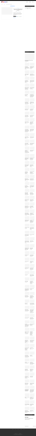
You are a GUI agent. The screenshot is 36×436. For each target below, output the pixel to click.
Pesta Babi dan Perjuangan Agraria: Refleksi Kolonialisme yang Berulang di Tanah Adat (27, 67)
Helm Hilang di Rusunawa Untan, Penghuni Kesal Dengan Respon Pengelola (32, 363)
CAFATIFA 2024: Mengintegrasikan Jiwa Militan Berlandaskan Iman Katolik (27, 341)
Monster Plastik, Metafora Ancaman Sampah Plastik (27, 383)
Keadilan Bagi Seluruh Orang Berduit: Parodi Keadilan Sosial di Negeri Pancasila (27, 249)
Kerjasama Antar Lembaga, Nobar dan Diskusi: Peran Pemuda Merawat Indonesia (18, 10)
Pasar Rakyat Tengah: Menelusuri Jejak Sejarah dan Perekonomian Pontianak (27, 348)
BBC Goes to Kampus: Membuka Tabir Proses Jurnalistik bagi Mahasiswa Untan (27, 88)
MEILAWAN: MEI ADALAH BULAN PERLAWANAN (29, 60)
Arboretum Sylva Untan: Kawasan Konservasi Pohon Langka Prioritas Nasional (32, 341)
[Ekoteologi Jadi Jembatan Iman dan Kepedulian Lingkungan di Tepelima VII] (27, 408)
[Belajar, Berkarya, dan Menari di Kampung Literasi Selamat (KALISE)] (27, 162)
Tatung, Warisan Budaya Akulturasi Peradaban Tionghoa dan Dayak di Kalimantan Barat (32, 296)
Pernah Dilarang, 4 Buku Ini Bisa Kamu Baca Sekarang (32, 255)
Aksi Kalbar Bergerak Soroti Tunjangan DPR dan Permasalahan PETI (32, 186)
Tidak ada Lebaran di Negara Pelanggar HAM (27, 74)
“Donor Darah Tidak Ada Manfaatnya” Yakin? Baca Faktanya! (32, 179)
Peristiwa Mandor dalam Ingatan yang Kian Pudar (32, 404)
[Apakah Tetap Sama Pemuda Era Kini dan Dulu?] (27, 119)
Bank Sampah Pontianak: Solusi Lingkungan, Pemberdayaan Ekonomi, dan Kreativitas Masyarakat (31, 333)
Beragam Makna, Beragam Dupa (31, 376)
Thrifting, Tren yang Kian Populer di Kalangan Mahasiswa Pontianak (27, 377)
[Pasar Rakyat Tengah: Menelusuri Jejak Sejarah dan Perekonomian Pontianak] (27, 345)
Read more (14, 17)
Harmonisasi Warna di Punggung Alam (32, 150)
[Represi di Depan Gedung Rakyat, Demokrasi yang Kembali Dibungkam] (27, 190)
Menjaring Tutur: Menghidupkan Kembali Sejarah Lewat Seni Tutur (27, 179)
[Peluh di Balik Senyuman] (32, 353)
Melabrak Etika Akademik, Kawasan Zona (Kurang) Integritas (32, 370)
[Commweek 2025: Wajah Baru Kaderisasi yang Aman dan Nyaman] (32, 71)
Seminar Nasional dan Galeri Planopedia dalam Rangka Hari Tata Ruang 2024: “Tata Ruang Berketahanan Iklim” (32, 311)
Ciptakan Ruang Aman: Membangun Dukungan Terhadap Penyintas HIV (32, 81)
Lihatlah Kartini (26, 274)
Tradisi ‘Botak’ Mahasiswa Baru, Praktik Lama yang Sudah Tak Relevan (31, 193)
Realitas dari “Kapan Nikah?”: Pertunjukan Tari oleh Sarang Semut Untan (27, 242)
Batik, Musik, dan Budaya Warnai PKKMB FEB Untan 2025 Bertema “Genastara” (27, 207)
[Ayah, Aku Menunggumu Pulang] (27, 360)
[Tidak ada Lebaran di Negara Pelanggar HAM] (27, 71)
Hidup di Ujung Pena (27, 261)
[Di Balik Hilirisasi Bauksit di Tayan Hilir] (32, 408)
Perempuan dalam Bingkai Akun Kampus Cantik (27, 137)
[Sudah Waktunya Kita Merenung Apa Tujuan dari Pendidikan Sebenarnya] (32, 64)
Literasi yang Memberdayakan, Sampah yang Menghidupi (26, 172)
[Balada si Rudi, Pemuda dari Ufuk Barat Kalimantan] (32, 321)
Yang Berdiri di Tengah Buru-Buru (27, 227)
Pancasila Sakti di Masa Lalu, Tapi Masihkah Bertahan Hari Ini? (32, 165)
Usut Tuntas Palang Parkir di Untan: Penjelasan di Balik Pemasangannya (32, 268)
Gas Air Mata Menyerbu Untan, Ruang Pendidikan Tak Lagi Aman (27, 186)
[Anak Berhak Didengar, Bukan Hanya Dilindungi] (27, 401)
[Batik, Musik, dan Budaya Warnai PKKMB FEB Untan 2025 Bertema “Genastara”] (27, 203)
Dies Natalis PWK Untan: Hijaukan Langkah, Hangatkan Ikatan (32, 207)
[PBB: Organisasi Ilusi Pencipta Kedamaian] (32, 134)
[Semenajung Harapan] (27, 315)
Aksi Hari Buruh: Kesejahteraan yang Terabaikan (32, 262)
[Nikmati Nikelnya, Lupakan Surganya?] (32, 238)
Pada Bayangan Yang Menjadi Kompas (27, 109)
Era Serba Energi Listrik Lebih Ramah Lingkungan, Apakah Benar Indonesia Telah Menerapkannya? (27, 130)
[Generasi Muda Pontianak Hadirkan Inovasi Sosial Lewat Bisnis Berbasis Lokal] (27, 353)
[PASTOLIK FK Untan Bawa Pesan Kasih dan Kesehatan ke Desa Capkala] (32, 225)
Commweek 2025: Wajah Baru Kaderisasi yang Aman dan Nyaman (32, 74)
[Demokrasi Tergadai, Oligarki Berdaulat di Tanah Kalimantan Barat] (32, 127)
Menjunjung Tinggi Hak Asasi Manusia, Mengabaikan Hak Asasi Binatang (32, 159)
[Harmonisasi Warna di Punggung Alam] (32, 148)
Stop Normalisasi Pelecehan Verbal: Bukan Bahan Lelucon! (32, 318)
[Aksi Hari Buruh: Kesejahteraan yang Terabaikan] (32, 259)
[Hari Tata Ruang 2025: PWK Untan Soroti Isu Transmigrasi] (32, 85)
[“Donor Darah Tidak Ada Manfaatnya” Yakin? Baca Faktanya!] (32, 176)
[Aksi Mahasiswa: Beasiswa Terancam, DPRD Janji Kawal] (27, 293)
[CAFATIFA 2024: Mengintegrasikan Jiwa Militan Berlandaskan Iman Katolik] (27, 338)
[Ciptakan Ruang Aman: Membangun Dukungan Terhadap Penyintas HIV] (32, 78)
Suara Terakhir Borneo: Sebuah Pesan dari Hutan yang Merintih (27, 235)
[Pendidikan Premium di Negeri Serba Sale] (27, 265)
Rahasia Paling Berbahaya (26, 303)
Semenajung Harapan (27, 317)
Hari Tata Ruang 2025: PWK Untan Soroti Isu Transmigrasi (32, 88)
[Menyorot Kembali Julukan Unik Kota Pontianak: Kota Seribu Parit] (27, 141)
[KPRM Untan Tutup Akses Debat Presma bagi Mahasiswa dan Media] (32, 99)
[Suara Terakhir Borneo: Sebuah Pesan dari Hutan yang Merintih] (27, 232)
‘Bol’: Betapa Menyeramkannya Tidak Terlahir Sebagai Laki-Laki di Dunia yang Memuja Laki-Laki (27, 325)
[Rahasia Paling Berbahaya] (27, 300)
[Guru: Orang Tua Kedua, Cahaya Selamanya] (27, 92)
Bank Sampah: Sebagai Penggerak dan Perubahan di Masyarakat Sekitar (32, 172)
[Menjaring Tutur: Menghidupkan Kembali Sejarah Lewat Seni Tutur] (27, 176)
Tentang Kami (20, 433)
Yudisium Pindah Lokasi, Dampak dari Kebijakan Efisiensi (27, 116)
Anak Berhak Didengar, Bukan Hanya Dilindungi (27, 404)
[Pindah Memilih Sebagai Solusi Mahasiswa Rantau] (27, 367)
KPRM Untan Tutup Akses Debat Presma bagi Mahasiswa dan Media (32, 103)
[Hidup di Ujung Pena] (27, 259)
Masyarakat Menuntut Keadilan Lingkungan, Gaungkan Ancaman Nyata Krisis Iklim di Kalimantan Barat (32, 390)
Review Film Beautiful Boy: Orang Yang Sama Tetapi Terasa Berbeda (32, 303)
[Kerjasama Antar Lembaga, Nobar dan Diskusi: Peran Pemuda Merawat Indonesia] (7, 11)
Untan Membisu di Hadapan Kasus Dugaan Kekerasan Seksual (27, 81)
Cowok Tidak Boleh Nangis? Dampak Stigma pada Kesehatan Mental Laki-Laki (31, 123)
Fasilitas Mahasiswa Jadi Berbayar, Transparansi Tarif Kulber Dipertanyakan (32, 214)
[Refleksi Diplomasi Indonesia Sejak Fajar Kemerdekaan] (32, 197)
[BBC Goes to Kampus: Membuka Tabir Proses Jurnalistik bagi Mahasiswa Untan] (27, 85)
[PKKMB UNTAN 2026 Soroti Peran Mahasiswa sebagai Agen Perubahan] (32, 394)
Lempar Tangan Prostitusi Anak (26, 281)
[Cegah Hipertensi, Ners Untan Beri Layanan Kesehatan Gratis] (27, 217)
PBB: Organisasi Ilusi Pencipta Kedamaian (32, 137)
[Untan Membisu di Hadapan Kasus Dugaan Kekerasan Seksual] (27, 78)
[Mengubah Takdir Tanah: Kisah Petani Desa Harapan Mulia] (27, 307)
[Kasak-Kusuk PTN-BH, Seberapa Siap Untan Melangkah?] (32, 380)
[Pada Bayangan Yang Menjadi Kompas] (27, 106)
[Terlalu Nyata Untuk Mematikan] (32, 286)
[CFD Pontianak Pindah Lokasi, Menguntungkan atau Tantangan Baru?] (27, 329)
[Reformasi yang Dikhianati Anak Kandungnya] (32, 245)
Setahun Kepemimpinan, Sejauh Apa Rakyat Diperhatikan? (32, 144)
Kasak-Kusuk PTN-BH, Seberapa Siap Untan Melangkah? (32, 383)
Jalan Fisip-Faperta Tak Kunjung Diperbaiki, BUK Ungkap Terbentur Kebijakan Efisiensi (27, 289)
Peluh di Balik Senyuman (31, 355)
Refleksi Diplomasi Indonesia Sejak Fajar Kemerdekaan (32, 200)
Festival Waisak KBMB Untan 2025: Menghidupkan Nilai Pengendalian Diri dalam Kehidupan (32, 221)
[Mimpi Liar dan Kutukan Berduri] (27, 394)
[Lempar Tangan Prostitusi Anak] (27, 278)
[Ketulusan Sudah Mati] (32, 232)
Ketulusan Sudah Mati (32, 234)
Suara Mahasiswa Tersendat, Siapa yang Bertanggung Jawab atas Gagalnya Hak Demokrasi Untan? (32, 95)
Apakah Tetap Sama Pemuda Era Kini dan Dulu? (27, 122)
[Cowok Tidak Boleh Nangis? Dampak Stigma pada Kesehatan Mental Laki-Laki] (32, 119)
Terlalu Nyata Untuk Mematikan (32, 288)
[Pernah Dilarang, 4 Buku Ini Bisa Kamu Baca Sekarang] (32, 252)
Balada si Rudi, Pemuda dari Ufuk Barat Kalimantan (32, 324)
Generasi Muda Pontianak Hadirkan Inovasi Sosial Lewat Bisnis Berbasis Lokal (27, 356)
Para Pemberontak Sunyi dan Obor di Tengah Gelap (32, 109)
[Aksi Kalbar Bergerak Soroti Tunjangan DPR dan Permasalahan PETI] (32, 183)
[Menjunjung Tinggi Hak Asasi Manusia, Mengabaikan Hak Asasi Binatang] (32, 155)
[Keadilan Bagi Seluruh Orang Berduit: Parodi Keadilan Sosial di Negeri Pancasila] (27, 245)
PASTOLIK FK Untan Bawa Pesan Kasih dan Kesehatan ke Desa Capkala (32, 228)
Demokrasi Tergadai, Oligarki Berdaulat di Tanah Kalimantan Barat (32, 130)
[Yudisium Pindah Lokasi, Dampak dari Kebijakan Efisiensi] (27, 113)
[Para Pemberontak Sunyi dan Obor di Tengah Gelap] (32, 106)
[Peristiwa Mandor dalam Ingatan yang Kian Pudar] (32, 401)
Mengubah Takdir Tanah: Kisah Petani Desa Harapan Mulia (27, 310)
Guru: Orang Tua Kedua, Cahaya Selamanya (26, 95)
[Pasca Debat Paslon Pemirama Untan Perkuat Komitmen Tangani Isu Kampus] (27, 99)
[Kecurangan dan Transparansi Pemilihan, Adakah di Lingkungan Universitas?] (32, 278)
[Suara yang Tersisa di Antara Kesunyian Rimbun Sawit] (32, 113)
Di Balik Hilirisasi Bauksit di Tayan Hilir (32, 410)
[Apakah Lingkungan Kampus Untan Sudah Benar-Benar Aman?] (32, 272)
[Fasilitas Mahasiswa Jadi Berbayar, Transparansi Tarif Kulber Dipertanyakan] (32, 210)
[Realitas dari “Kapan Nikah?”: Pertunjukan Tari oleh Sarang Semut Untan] (27, 238)
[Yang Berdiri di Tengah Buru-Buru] (27, 225)
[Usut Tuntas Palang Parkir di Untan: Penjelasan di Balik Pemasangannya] (32, 265)
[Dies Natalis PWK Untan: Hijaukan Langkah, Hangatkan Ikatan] (32, 203)
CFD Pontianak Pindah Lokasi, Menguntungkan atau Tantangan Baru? (27, 332)
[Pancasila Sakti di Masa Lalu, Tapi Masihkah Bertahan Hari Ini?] (32, 162)
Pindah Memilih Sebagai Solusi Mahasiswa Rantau (27, 370)
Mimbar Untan (16, 433)
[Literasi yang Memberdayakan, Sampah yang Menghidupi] (27, 169)
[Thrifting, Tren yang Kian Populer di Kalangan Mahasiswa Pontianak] (27, 373)
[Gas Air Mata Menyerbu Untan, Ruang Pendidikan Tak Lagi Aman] (27, 183)
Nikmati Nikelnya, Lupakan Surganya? (32, 241)
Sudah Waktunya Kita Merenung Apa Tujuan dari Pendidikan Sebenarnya (32, 67)
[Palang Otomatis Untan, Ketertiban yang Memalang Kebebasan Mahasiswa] (27, 155)
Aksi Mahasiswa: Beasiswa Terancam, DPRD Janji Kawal (27, 296)
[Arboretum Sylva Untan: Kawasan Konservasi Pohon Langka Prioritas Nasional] (32, 338)
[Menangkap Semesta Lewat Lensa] (27, 252)
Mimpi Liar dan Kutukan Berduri (27, 397)
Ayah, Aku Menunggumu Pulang (27, 362)
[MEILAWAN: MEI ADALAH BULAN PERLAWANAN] (29, 56)
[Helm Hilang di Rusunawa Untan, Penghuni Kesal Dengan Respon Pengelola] (32, 360)
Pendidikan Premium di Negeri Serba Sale (27, 268)
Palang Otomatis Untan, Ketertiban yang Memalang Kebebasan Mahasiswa (27, 159)
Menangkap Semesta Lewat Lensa (27, 255)
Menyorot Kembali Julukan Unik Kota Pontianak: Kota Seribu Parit (27, 144)
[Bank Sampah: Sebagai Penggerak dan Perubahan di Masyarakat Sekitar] (32, 169)
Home (2, 4)
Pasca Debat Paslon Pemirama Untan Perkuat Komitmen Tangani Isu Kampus (27, 103)
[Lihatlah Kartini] (27, 272)
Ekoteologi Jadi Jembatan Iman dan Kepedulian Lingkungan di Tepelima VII (27, 411)
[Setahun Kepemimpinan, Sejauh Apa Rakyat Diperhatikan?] (32, 141)
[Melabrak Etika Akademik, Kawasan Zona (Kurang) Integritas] (32, 367)
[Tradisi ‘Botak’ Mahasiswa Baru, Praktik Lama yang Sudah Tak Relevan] (32, 190)
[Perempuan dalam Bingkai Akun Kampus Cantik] (27, 134)
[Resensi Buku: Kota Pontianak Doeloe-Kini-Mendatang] (27, 387)
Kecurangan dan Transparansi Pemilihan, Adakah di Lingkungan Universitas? (32, 282)
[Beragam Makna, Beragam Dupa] (32, 373)
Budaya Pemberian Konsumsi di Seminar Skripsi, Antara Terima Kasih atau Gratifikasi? (27, 214)
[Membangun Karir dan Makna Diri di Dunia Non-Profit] (27, 197)
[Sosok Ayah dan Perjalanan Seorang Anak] (32, 345)
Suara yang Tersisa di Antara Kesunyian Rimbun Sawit (32, 116)
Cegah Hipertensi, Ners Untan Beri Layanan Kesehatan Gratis (27, 220)
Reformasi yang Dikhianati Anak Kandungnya (31, 248)
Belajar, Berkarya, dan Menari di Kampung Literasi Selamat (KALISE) (27, 165)
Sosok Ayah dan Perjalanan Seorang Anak (32, 348)
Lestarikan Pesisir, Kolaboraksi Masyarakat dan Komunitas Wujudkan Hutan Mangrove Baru (27, 151)
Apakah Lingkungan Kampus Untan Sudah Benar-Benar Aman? (32, 275)
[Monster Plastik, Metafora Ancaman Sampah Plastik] (27, 380)
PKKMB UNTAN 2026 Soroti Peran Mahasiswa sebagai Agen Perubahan (32, 398)
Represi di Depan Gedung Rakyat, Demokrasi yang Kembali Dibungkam (27, 193)
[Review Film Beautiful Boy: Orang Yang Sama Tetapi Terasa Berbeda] (32, 300)
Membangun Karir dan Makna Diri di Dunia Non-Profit (27, 200)
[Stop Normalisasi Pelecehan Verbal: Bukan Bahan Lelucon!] (32, 315)
